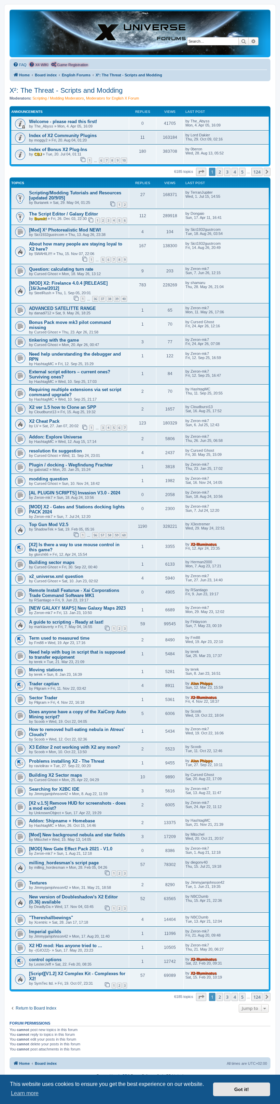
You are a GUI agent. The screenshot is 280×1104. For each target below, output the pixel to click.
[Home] (140, 33)
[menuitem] (20, 65)
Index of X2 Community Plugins (63, 135)
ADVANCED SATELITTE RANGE (62, 308)
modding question (48, 478)
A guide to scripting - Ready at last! (66, 622)
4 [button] (235, 172)
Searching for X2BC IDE (54, 789)
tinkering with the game (54, 340)
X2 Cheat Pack (44, 421)
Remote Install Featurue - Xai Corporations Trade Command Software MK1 (74, 593)
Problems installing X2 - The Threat (66, 761)
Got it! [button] (241, 1089)
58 (109, 535)
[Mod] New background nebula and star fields (77, 834)
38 (109, 299)
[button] (201, 172)
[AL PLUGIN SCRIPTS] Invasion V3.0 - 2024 (74, 492)
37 (102, 299)
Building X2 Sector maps (55, 775)
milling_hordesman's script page (64, 862)
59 (116, 535)
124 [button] (257, 172)
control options (45, 959)
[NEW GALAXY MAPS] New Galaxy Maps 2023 (77, 608)
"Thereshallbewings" (51, 917)
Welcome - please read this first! (63, 121)
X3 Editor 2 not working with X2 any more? (74, 747)
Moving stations (46, 669)
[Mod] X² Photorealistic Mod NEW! (65, 230)
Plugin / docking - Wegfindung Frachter (71, 464)
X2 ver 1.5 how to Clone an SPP (62, 407)
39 (116, 299)
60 (124, 535)
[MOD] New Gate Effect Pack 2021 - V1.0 (70, 848)
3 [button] (227, 172)
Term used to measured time (59, 638)
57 (102, 535)
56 (95, 535)
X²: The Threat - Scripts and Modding (66, 90)
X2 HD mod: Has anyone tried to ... (65, 945)
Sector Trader (43, 697)
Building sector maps (51, 562)
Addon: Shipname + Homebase (62, 820)
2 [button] (220, 172)
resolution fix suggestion (55, 450)
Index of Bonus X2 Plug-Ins (58, 149)
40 (124, 299)
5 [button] (242, 172)
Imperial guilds (45, 931)
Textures (38, 882)
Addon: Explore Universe (55, 436)
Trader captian (44, 683)
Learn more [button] (25, 1093)
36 (95, 299)
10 (124, 160)
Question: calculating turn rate (61, 269)
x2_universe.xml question (56, 576)
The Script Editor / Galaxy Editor (63, 214)
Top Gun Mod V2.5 (48, 524)
